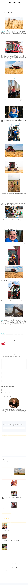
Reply (2, 352)
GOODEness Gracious (5, 459)
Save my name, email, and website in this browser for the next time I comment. (12, 384)
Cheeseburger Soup (5, 440)
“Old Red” (10, 101)
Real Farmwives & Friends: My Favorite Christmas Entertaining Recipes (13, 498)
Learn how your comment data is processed (19, 392)
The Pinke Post (14, 3)
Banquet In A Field (19, 325)
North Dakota (7, 14)
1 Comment (11, 14)
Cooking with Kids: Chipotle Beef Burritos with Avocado (12, 445)
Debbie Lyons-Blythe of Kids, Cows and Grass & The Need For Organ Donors (13, 551)
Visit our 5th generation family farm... (8, 475)
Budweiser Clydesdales (14, 78)
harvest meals (11, 196)
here (5, 78)
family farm (3, 14)
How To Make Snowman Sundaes (8, 487)
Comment (2, 358)
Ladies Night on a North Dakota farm (8, 530)
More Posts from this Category (7, 518)
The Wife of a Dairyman (5, 461)
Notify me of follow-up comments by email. (8, 386)
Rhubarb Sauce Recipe (6, 508)
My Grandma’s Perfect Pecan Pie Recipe (9, 436)
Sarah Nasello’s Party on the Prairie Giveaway (10, 540)
